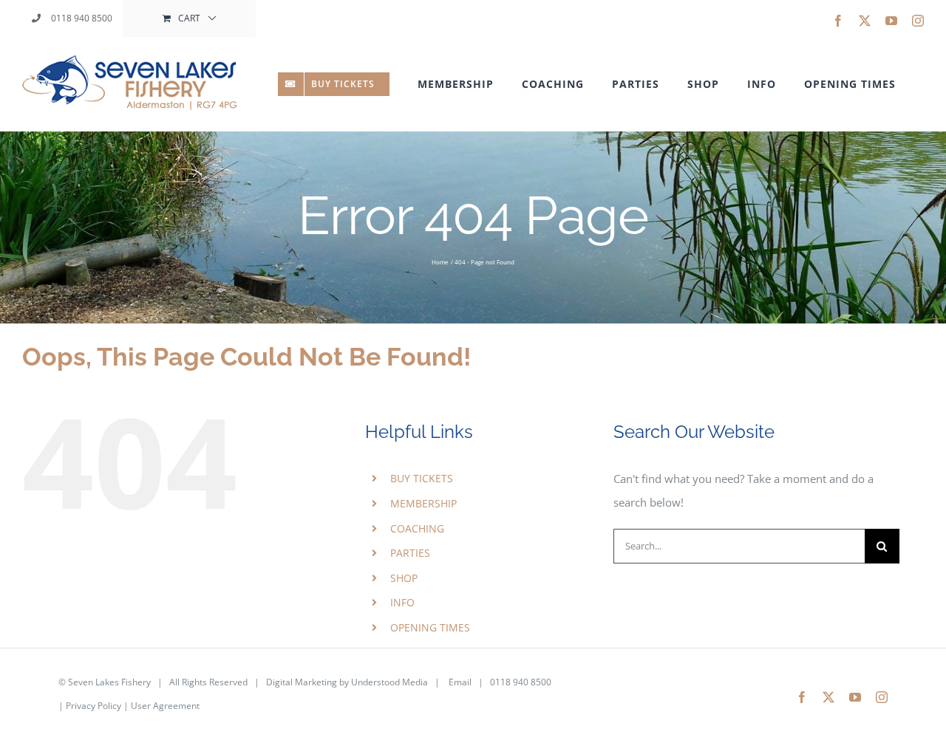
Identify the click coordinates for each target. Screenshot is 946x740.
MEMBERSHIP (423, 503)
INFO (402, 602)
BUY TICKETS (421, 478)
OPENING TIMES (430, 627)
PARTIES (410, 553)
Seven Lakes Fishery (109, 682)
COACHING (417, 528)
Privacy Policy (93, 705)
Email (460, 682)
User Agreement (165, 705)
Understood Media (389, 682)
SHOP (404, 578)
